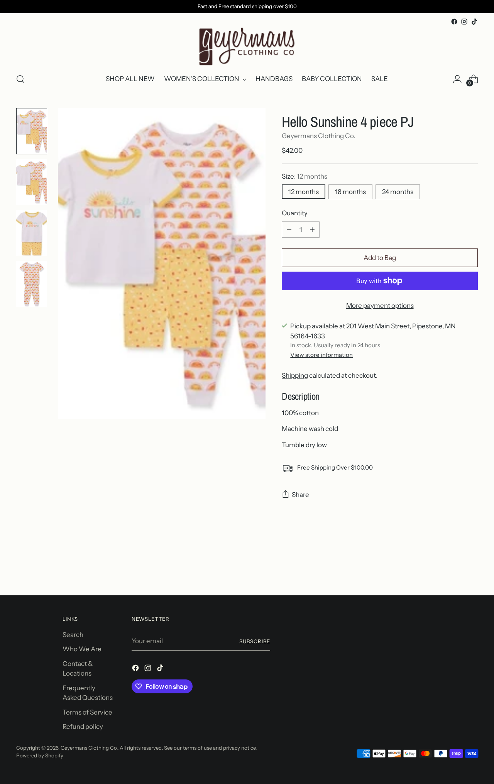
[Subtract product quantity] (289, 229)
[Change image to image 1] (31, 131)
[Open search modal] (20, 79)
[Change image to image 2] (31, 182)
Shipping (295, 375)
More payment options (380, 305)
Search (73, 635)
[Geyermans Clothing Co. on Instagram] (464, 21)
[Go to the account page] (457, 79)
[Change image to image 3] (31, 233)
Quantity (295, 213)
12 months (303, 192)
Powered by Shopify (39, 755)
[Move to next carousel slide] (471, 568)
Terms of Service (87, 712)
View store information (321, 354)
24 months (397, 192)
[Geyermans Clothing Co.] (247, 46)
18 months (350, 192)
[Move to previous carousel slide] (453, 569)
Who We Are (82, 649)
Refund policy (83, 726)
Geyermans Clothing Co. (318, 136)
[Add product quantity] (312, 229)
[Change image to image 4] (31, 284)
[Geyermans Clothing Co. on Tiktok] (474, 21)
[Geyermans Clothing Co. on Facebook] (454, 21)
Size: (304, 176)
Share (300, 494)
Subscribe (254, 641)
